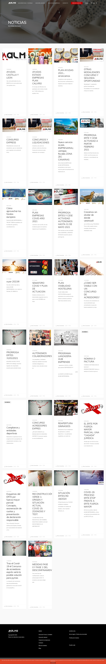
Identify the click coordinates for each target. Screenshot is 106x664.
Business (7, 50)
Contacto (65, 3)
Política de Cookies (74, 638)
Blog (86, 3)
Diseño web (72, 645)
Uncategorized (61, 50)
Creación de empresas (54, 3)
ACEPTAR (53, 662)
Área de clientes (76, 3)
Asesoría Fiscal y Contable (25, 3)
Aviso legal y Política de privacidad (78, 634)
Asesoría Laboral (40, 3)
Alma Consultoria (8, 114)
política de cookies (89, 660)
